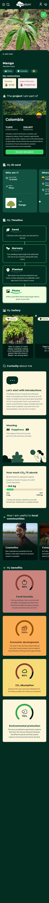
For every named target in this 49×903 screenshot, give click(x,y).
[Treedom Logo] (24, 6)
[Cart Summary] (45, 4)
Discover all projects (24, 152)
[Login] (41, 4)
